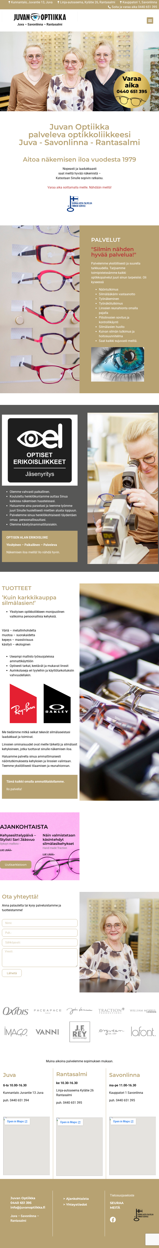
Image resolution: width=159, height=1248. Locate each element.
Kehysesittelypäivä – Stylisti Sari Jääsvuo (18, 837)
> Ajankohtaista (76, 1199)
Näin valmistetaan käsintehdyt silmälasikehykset (59, 839)
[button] (150, 20)
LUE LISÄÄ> (6, 850)
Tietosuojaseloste (122, 1195)
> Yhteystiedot (75, 1204)
